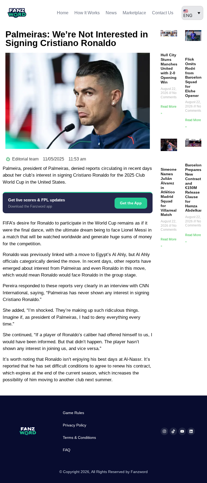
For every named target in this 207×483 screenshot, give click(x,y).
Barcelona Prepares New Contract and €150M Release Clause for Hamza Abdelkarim (195, 187)
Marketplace (134, 12)
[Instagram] (164, 431)
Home (62, 12)
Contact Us (162, 12)
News (111, 12)
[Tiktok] (173, 431)
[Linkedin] (191, 431)
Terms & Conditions (79, 437)
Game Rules (73, 413)
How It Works (87, 12)
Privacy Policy (74, 425)
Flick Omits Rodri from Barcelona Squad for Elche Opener (194, 77)
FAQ (66, 450)
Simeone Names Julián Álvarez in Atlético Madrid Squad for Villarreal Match (169, 192)
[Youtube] (182, 431)
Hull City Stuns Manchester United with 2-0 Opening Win (171, 68)
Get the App (131, 203)
